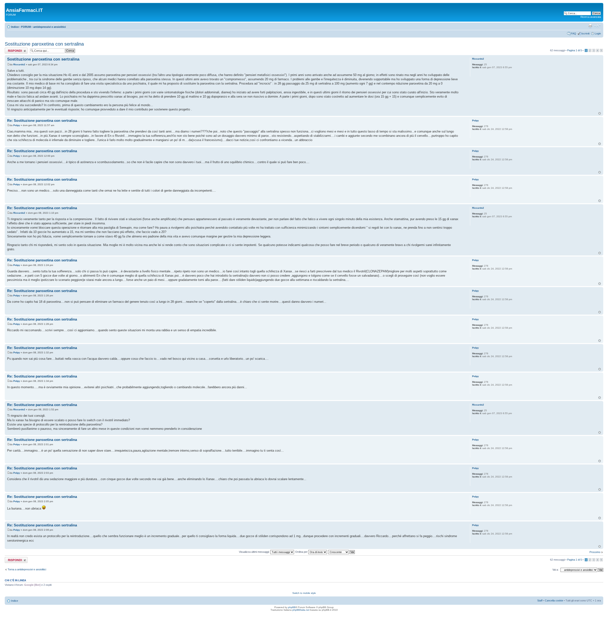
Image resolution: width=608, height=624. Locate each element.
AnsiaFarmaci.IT (24, 10)
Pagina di (574, 50)
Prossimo (594, 552)
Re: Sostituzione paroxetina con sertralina (42, 120)
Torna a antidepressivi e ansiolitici (27, 569)
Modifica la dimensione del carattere (597, 26)
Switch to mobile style (304, 593)
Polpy (16, 125)
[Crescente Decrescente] (341, 551)
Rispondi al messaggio (11, 50)
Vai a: (555, 569)
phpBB (292, 607)
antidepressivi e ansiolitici (49, 26)
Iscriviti (585, 33)
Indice (15, 26)
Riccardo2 (19, 64)
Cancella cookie (554, 600)
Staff (539, 600)
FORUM (26, 26)
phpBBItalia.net (300, 610)
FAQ (573, 33)
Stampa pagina (590, 26)
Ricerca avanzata (590, 16)
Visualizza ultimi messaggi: (254, 551)
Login (598, 33)
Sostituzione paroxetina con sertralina (44, 44)
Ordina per (301, 551)
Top (599, 113)
